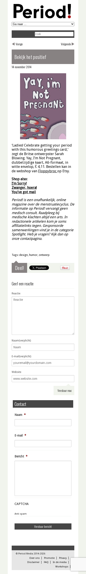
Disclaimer (33, 562)
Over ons (34, 558)
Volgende (66, 44)
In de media (60, 562)
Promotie (49, 558)
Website (16, 372)
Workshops (61, 566)
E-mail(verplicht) (21, 356)
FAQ (46, 562)
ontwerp (44, 255)
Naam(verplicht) (21, 340)
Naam (20, 414)
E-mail (20, 435)
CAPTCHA (22, 504)
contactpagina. (31, 239)
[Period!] (41, 17)
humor (33, 255)
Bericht (21, 456)
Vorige (19, 44)
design (23, 255)
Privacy (63, 558)
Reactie (16, 293)
